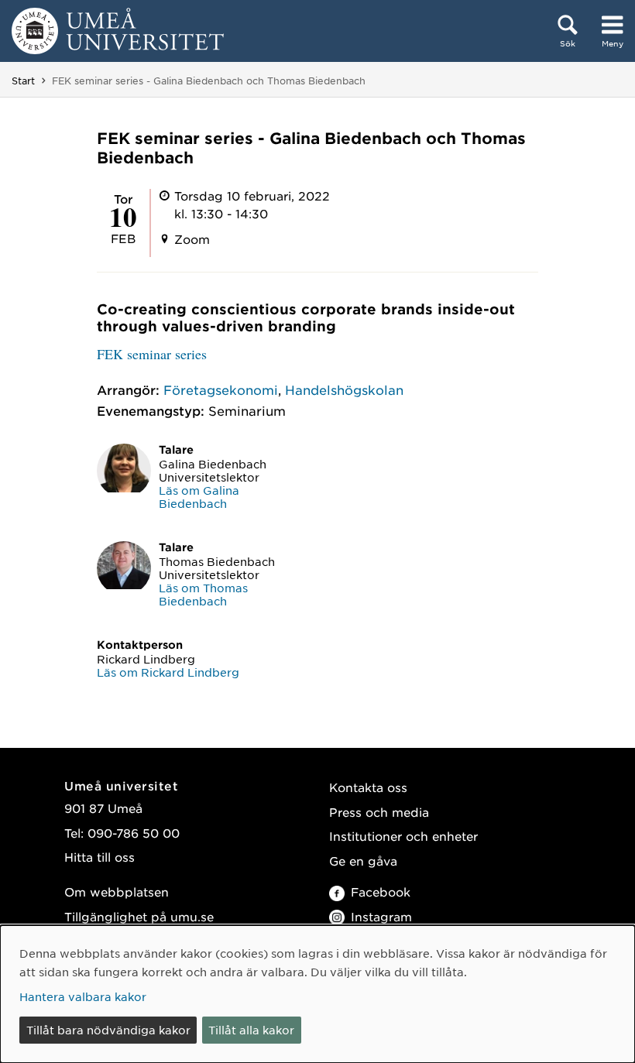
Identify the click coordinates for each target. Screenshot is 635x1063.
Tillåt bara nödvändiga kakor (108, 1030)
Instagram (381, 916)
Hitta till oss (99, 856)
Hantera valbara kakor (82, 996)
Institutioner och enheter (403, 835)
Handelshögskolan (344, 389)
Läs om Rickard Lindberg (168, 672)
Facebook (380, 891)
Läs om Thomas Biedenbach (203, 594)
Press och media (379, 811)
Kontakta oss (368, 787)
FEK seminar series (152, 354)
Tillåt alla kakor (251, 1030)
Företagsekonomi (220, 389)
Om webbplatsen (116, 891)
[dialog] (317, 994)
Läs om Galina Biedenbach (199, 496)
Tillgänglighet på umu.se (139, 916)
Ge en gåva (363, 860)
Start (23, 80)
